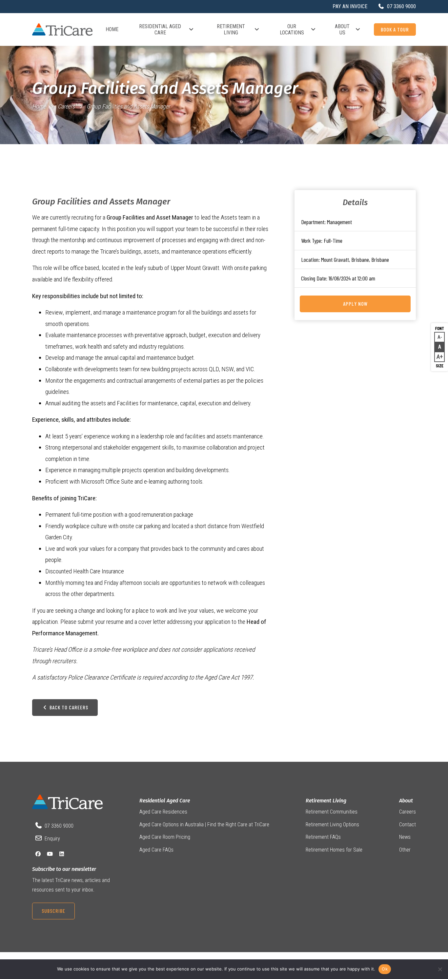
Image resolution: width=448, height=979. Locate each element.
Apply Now (355, 303)
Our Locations (292, 29)
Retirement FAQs (323, 837)
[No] (440, 969)
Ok (385, 968)
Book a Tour (395, 29)
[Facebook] (38, 854)
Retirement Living (231, 29)
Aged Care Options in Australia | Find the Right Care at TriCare (204, 824)
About (406, 800)
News (405, 837)
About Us (342, 29)
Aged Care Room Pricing (164, 837)
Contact (407, 824)
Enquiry (52, 838)
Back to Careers (68, 707)
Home (112, 29)
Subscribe (53, 911)
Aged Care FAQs (156, 850)
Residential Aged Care (160, 29)
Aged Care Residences (163, 812)
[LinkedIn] (61, 854)
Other (405, 850)
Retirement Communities (331, 812)
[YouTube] (50, 854)
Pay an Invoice (350, 6)
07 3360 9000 (59, 826)
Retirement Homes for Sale (334, 850)
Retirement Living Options (332, 824)
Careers (66, 106)
